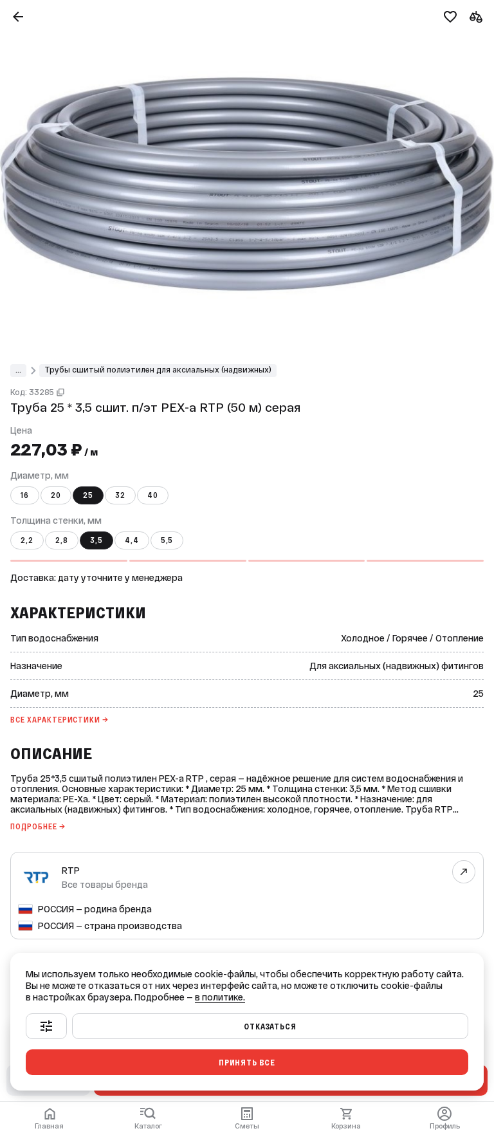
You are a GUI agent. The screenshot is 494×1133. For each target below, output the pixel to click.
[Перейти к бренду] (464, 871)
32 (120, 495)
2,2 (27, 540)
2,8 (61, 540)
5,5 (167, 540)
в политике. (220, 997)
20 (56, 495)
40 (152, 495)
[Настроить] (46, 1026)
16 (25, 495)
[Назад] (18, 17)
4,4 (132, 540)
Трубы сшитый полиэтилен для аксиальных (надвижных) (157, 369)
